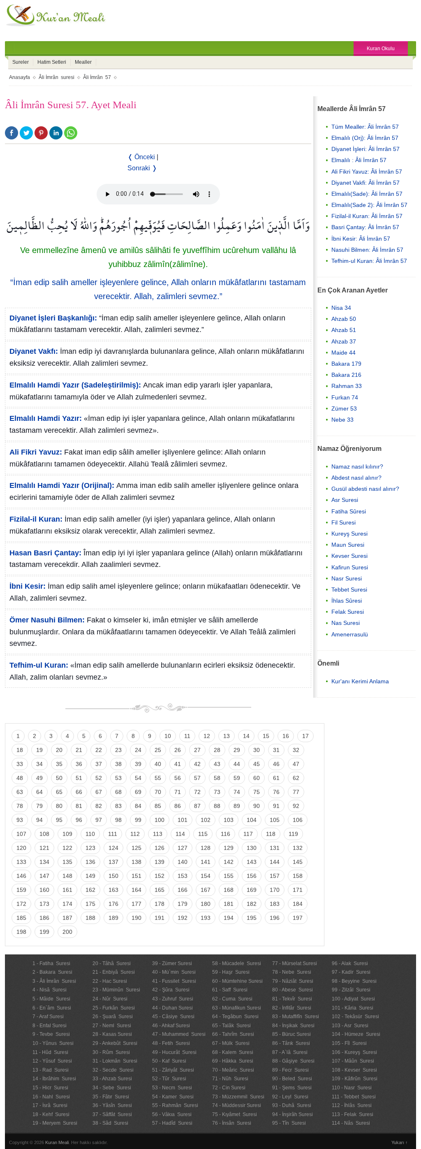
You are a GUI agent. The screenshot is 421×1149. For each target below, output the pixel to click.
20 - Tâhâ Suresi (112, 963)
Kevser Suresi (349, 555)
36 (79, 764)
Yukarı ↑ (399, 1142)
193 (205, 918)
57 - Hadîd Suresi (172, 1123)
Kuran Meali (57, 1142)
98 (118, 820)
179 (182, 904)
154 (205, 876)
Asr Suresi (344, 500)
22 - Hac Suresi (110, 981)
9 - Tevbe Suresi (51, 1034)
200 (67, 931)
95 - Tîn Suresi (289, 1123)
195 (252, 918)
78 (19, 806)
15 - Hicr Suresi (50, 1088)
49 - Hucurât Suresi (174, 1052)
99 (138, 820)
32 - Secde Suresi (113, 1070)
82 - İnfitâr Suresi (291, 1008)
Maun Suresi (347, 544)
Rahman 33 (346, 386)
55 (158, 778)
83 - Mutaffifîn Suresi (295, 1016)
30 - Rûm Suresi (111, 1052)
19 (39, 750)
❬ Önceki (141, 156)
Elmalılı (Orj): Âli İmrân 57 (364, 138)
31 (276, 750)
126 (159, 848)
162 (90, 890)
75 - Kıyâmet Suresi (234, 1114)
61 (276, 778)
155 (229, 876)
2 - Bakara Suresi (52, 972)
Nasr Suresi (346, 578)
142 (229, 862)
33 (19, 764)
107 (21, 834)
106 (298, 820)
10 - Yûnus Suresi (53, 1043)
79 (39, 806)
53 (118, 778)
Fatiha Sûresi (348, 511)
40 (158, 764)
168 (229, 890)
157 (275, 876)
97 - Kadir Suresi (351, 972)
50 (59, 778)
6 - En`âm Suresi (51, 1008)
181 (229, 904)
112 (135, 834)
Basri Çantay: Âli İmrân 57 (365, 227)
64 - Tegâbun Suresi (235, 1016)
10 (167, 736)
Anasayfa (19, 77)
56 (177, 778)
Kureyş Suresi (349, 533)
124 (113, 848)
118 (270, 834)
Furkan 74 (344, 397)
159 (21, 890)
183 (275, 904)
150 (113, 876)
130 (252, 848)
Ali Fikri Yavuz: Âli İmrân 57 (366, 171)
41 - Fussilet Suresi (174, 981)
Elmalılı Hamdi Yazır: (45, 418)
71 (177, 792)
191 (159, 918)
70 (158, 792)
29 (237, 750)
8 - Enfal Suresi (49, 1025)
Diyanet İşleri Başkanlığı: (53, 318)
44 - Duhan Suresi (172, 1008)
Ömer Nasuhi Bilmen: (47, 620)
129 (229, 848)
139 (159, 862)
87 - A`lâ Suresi (290, 1052)
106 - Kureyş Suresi (354, 1052)
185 (21, 918)
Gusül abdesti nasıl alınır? (365, 488)
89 (237, 806)
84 (138, 806)
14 (246, 736)
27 (197, 750)
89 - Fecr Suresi (290, 1070)
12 (207, 736)
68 (118, 792)
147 (44, 876)
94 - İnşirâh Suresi (292, 1114)
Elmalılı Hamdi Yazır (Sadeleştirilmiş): (75, 385)
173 (44, 904)
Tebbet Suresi (349, 589)
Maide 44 (343, 352)
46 (276, 764)
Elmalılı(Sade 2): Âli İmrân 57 (369, 205)
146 (21, 876)
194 (229, 918)
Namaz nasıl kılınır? (357, 466)
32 (296, 750)
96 (79, 820)
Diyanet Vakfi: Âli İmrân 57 (365, 182)
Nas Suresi (345, 623)
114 (180, 834)
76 (276, 792)
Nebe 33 (342, 419)
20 (59, 750)
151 (136, 876)
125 (136, 848)
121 (44, 848)
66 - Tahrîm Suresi (233, 1034)
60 (256, 778)
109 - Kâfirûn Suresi (354, 1079)
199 (44, 931)
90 (256, 806)
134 (44, 862)
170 (275, 890)
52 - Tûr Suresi (169, 1079)
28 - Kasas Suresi (112, 1034)
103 (229, 820)
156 (252, 876)
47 (296, 764)
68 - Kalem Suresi (232, 1052)
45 (256, 764)
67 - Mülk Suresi (231, 1043)
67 (98, 792)
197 (298, 918)
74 (237, 792)
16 (285, 736)
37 (98, 764)
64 (39, 792)
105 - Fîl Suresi (349, 1043)
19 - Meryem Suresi (54, 1123)
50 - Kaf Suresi (169, 1061)
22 (98, 750)
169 (252, 890)
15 (266, 736)
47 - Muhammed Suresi (179, 1034)
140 (182, 862)
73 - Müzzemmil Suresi (238, 1097)
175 (90, 904)
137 (113, 862)
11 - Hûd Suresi (50, 1052)
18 (19, 750)
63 (19, 792)
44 (237, 764)
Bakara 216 (346, 374)
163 (113, 890)
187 (67, 918)
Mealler (83, 62)
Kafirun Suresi (349, 567)
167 (205, 890)
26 (177, 750)
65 (59, 792)
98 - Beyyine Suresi (354, 981)
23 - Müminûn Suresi (116, 990)
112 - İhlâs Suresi (352, 1105)
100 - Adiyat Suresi (353, 999)
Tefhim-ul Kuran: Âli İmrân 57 (369, 261)
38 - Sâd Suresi (110, 1123)
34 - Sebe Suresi (112, 1088)
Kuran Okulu (381, 48)
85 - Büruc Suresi (291, 1034)
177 (136, 904)
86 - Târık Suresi (291, 1043)
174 (67, 904)
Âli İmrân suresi (56, 77)
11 (187, 736)
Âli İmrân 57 (97, 77)
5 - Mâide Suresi (51, 999)
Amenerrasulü (349, 634)
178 (159, 904)
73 (217, 792)
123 (90, 848)
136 (90, 862)
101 (182, 820)
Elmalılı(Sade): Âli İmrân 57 (366, 193)
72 (197, 792)
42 (197, 764)
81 (79, 806)
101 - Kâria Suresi (352, 1008)
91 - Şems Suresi (292, 1088)
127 (182, 848)
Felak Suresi (347, 611)
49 (39, 778)
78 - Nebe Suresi (291, 972)
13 (226, 736)
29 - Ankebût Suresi (115, 1043)
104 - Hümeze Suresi (356, 1034)
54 (138, 778)
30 (256, 750)
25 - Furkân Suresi (114, 1008)
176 (113, 904)
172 (21, 904)
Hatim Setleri (51, 62)
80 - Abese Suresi (292, 990)
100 (159, 820)
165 (159, 890)
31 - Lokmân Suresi (115, 1061)
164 (136, 890)
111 (112, 834)
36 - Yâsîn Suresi (112, 1105)
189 (113, 918)
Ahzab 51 (343, 330)
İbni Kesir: (27, 586)
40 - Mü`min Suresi (174, 972)
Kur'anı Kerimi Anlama (360, 681)
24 (138, 750)
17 (305, 736)
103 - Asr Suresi (350, 1025)
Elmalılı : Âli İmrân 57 (358, 160)
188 (90, 918)
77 (296, 792)
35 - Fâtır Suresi (111, 1097)
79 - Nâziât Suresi (292, 981)
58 (217, 778)
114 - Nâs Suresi (351, 1123)
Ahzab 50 (343, 319)
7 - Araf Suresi (48, 1016)
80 (59, 806)
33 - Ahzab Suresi (112, 1079)
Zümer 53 (344, 408)
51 (79, 778)
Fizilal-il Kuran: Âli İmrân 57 (366, 216)
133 (21, 862)
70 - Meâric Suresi (233, 1070)
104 (252, 820)
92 (296, 806)
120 (21, 848)
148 (67, 876)
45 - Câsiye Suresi (173, 1016)
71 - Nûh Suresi (230, 1079)
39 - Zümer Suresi (172, 963)
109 (67, 834)
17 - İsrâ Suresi (49, 1105)
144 (275, 862)
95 (59, 820)
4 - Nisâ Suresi (49, 990)
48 (19, 778)
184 (298, 904)
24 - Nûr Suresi (110, 999)
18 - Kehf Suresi (50, 1114)
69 (138, 792)
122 (67, 848)
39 (138, 764)
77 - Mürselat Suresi (294, 963)
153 (182, 876)
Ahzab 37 (343, 341)
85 (158, 806)
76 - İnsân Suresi (231, 1123)
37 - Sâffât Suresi (112, 1114)
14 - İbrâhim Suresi (54, 1079)
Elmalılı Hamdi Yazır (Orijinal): (61, 485)
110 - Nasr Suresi (352, 1088)
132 (298, 848)
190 (136, 918)
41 (177, 764)
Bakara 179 (346, 363)
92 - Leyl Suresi (290, 1097)
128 (205, 848)
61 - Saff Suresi (230, 990)
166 (182, 890)
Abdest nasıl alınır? (356, 477)
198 (21, 931)
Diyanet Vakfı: (33, 351)
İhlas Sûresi (346, 600)
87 (197, 806)
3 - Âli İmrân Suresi (54, 981)
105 (275, 820)
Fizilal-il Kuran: (35, 519)
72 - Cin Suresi (228, 1088)
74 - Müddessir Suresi (236, 1105)
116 (225, 834)
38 (118, 764)
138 (136, 862)
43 (217, 764)
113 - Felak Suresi (352, 1114)
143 (252, 862)
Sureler (20, 62)
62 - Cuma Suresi (232, 999)
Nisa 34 (341, 307)
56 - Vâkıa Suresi (172, 1114)
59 (237, 778)
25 (158, 750)
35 (59, 764)
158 (298, 876)
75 (256, 792)
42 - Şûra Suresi (171, 990)
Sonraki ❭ (142, 168)
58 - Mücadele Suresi (236, 963)
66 (79, 792)
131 (275, 848)
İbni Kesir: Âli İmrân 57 (360, 238)
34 (39, 764)
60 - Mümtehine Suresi (237, 981)
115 (203, 834)
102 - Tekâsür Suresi (355, 1016)
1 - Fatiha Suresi (51, 963)
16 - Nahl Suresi (51, 1097)
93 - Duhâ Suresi (291, 1105)
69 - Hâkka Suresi (232, 1061)
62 (296, 778)
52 (98, 778)
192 (182, 918)
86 (177, 806)
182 (252, 904)
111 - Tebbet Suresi (354, 1097)
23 (118, 750)
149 (90, 876)
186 (44, 918)
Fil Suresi (343, 522)
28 (217, 750)
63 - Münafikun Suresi (236, 1008)
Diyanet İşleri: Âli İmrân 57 (365, 149)
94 (39, 820)
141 (205, 862)
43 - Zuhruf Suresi (172, 999)
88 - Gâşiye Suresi (293, 1061)
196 (275, 918)
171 (298, 890)
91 (276, 806)
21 (79, 750)
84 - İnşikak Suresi (293, 1025)
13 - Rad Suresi (50, 1070)
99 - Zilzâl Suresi (351, 990)
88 (217, 806)
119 (293, 834)
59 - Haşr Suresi (231, 972)
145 (298, 862)
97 (98, 820)
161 (67, 890)
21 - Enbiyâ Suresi (114, 972)
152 (159, 876)
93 (19, 820)
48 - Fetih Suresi (171, 1043)
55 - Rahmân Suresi (175, 1105)
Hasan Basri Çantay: (45, 553)
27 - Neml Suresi (112, 1025)
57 (197, 778)
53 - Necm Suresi (172, 1088)
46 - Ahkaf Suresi (171, 1025)
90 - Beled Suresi (292, 1079)
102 (205, 820)
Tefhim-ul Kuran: (38, 665)
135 (67, 862)
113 (157, 834)
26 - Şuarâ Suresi (113, 1016)
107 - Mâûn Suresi (353, 1061)
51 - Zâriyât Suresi (173, 1070)
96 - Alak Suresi (350, 963)
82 (98, 806)
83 (118, 806)
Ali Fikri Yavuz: (35, 452)
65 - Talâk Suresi (231, 1025)
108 (44, 834)
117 (248, 834)
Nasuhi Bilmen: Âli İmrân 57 (367, 249)
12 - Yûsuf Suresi (52, 1061)
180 (205, 904)
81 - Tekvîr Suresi (292, 999)
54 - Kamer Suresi (173, 1097)
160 (44, 890)
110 (90, 834)
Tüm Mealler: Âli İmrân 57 (365, 126)
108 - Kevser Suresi (354, 1070)
